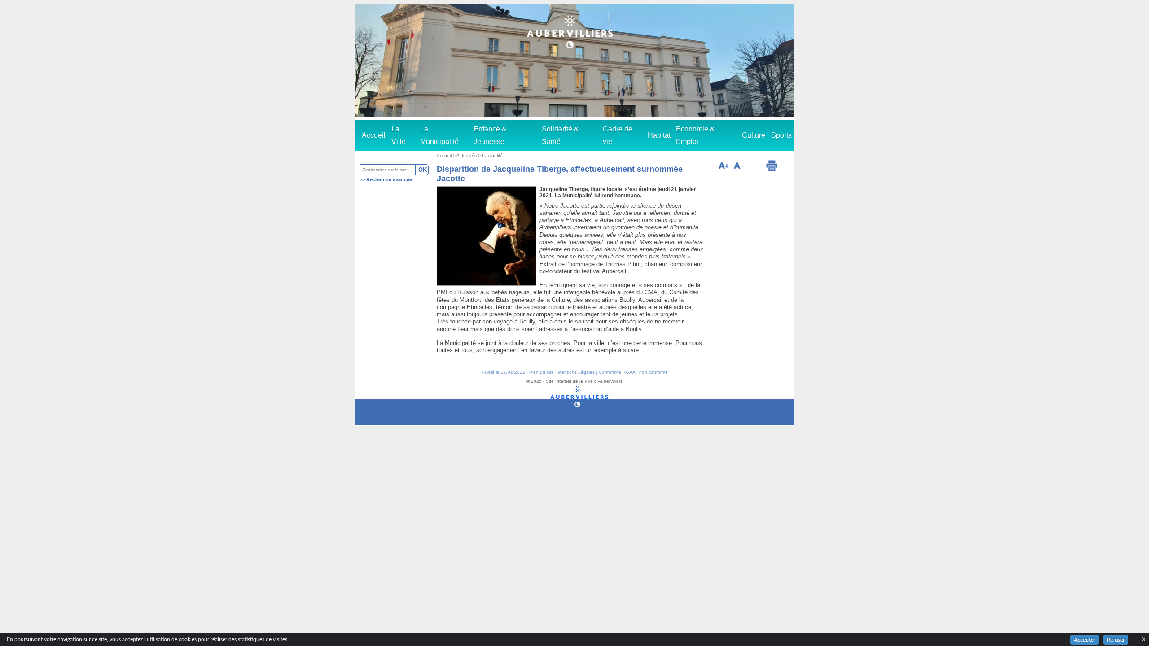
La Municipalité (439, 135)
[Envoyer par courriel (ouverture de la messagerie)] (754, 167)
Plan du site (541, 372)
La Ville (398, 135)
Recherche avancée (389, 179)
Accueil (374, 135)
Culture (753, 135)
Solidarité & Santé (560, 135)
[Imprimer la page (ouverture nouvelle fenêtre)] (771, 165)
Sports (781, 135)
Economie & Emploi (695, 135)
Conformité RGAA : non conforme (633, 372)
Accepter (1084, 639)
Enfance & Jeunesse (490, 135)
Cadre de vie (617, 135)
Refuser (1116, 639)
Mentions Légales (576, 372)
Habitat (659, 135)
